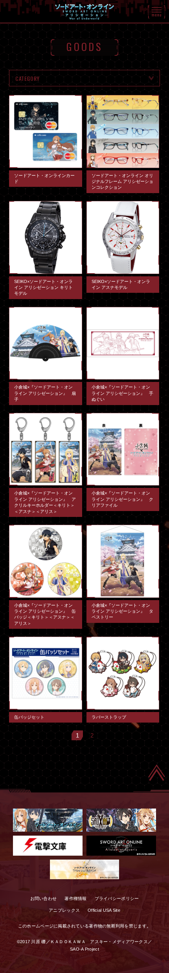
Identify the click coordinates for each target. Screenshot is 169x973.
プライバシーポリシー (117, 898)
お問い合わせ (43, 898)
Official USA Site (104, 910)
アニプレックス (64, 910)
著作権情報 (75, 898)
